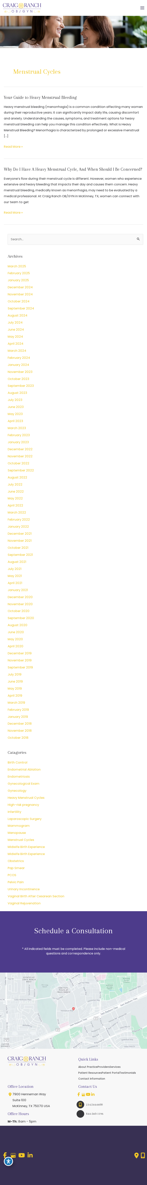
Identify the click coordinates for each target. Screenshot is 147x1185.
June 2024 (16, 329)
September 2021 (20, 555)
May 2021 (15, 576)
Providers (104, 1067)
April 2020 (15, 646)
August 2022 (17, 477)
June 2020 (16, 632)
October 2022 (18, 463)
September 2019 (20, 667)
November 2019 (20, 660)
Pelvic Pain (16, 882)
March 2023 (17, 428)
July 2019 (14, 674)
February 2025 (19, 273)
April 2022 (15, 505)
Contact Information (91, 1079)
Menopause (17, 833)
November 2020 (20, 604)
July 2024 (15, 322)
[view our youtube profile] (88, 1094)
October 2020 (18, 611)
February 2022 (19, 519)
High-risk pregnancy (23, 805)
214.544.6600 (94, 1104)
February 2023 (19, 435)
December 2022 (20, 449)
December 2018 (20, 723)
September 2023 (21, 386)
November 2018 (20, 730)
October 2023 (18, 379)
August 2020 (17, 625)
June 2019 (15, 681)
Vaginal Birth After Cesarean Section (36, 896)
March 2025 (17, 266)
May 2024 (15, 336)
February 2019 (18, 709)
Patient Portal (111, 1073)
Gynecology (17, 790)
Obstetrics (16, 861)
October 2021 (18, 548)
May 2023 (15, 414)
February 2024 (19, 358)
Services (115, 1067)
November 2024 (20, 294)
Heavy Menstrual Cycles (26, 798)
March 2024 (17, 351)
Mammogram (19, 826)
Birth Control (17, 762)
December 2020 (20, 597)
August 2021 (17, 562)
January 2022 (18, 526)
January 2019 (18, 717)
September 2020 (21, 618)
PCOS (12, 875)
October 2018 (18, 738)
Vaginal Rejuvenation (24, 903)
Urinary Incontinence (24, 889)
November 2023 (20, 372)
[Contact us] (136, 1155)
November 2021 (20, 540)
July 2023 (15, 400)
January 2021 (18, 590)
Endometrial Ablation (24, 769)
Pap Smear (16, 868)
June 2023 (16, 407)
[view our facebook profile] (78, 1094)
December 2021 (20, 533)
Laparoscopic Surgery (25, 819)
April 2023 (15, 421)
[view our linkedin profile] (93, 1094)
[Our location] (143, 1155)
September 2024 (21, 308)
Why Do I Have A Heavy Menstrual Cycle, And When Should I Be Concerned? (73, 169)
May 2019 (15, 688)
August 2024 (17, 315)
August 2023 (17, 393)
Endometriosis (19, 776)
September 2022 (21, 470)
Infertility (14, 812)
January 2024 (18, 365)
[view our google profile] (83, 1094)
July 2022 (15, 484)
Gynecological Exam (23, 783)
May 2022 (15, 498)
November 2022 (20, 456)
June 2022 (16, 491)
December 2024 (20, 287)
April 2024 (15, 343)
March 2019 (16, 702)
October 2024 (18, 301)
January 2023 (18, 442)
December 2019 (20, 653)
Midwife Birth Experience (26, 847)
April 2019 (15, 695)
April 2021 (15, 583)
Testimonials (128, 1073)
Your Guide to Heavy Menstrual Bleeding (40, 97)
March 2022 (17, 512)
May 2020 (15, 639)
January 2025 (18, 280)
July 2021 (14, 569)
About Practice (88, 1067)
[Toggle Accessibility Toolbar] (8, 1161)
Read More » (13, 147)
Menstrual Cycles (21, 840)
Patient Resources (90, 1073)
